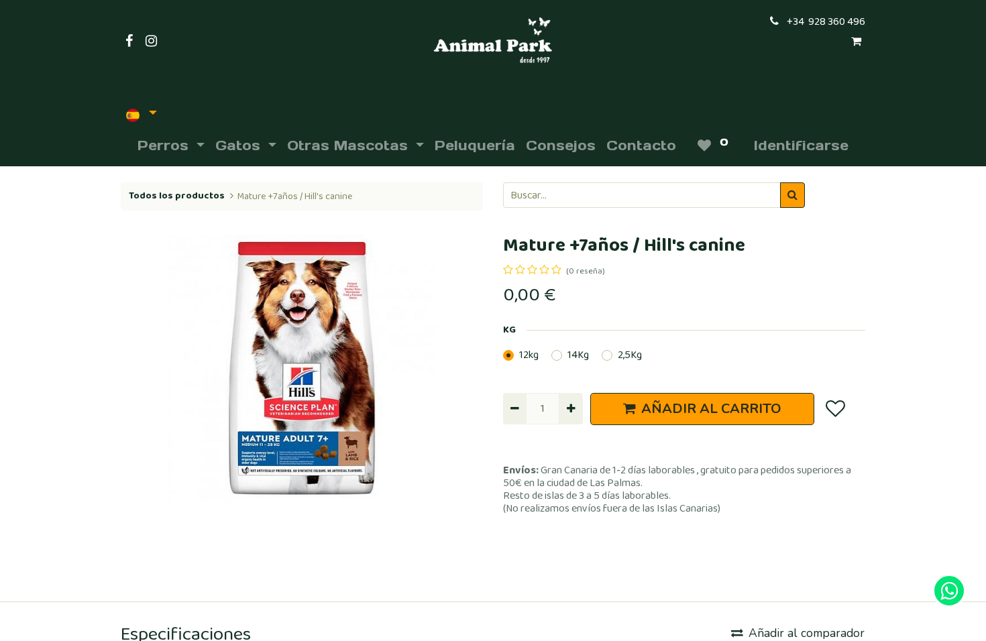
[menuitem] (475, 145)
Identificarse (801, 145)
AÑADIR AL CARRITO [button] (711, 409)
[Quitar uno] (515, 408)
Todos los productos (177, 196)
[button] (834, 409)
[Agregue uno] (570, 408)
